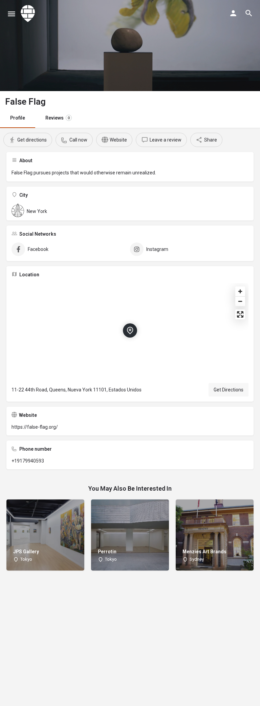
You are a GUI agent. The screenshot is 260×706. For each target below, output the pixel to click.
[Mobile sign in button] (233, 13)
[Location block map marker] (130, 330)
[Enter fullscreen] (240, 314)
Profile (17, 118)
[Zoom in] (240, 291)
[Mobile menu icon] (11, 13)
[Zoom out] (240, 301)
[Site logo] (29, 13)
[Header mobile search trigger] (248, 13)
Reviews (57, 118)
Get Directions (228, 389)
